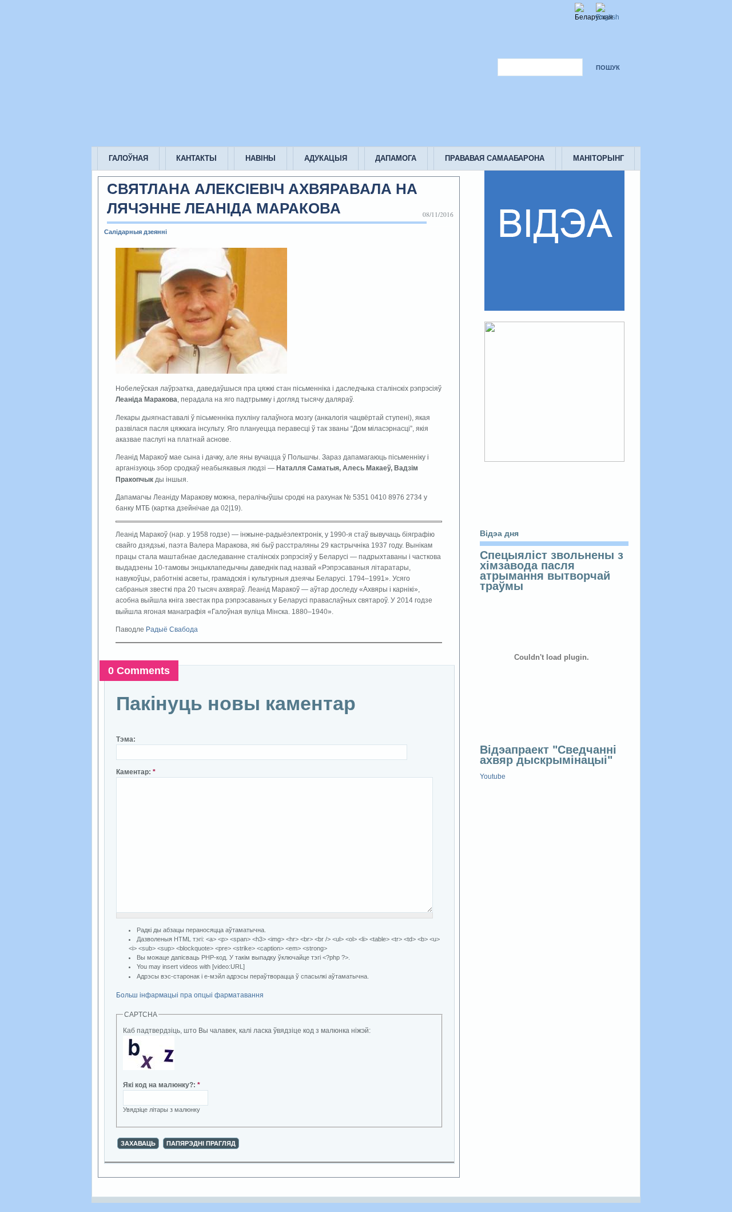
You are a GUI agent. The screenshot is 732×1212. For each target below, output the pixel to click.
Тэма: (126, 739)
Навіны (260, 158)
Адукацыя (325, 158)
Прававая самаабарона (494, 158)
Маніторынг (598, 158)
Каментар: (136, 772)
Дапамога (395, 158)
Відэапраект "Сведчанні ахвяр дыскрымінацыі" (548, 754)
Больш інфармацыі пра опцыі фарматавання (190, 995)
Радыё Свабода (172, 629)
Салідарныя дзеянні (135, 231)
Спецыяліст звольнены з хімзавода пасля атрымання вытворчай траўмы (551, 570)
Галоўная (128, 158)
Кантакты (196, 158)
